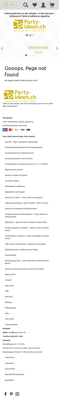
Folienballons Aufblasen (15, 186)
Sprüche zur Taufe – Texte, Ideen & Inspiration (24, 197)
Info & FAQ (9, 319)
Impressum (9, 285)
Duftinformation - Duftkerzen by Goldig (21, 250)
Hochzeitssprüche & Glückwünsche (19, 153)
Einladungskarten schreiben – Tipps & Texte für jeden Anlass (27, 229)
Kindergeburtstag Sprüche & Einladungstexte (23, 147)
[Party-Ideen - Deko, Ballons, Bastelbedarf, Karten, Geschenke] (29, 25)
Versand (8, 280)
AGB (7, 291)
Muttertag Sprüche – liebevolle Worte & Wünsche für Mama (27, 262)
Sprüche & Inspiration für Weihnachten (21, 208)
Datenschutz (10, 274)
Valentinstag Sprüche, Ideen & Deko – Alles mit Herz (26, 203)
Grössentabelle (11, 324)
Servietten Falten (12, 181)
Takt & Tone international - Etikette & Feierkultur (25, 244)
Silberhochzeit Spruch (14, 170)
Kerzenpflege (10, 255)
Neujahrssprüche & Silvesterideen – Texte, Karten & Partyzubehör (26, 215)
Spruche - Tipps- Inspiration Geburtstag (21, 142)
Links (7, 313)
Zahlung (8, 302)
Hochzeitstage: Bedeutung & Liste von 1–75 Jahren (26, 164)
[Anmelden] (43, 5)
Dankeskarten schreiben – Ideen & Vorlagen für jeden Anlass (27, 237)
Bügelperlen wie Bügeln (15, 192)
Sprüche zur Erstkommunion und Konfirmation (24, 269)
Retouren (9, 297)
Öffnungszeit (10, 308)
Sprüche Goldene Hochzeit (16, 175)
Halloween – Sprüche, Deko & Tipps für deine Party (26, 222)
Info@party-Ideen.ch (17, 332)
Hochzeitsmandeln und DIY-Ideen (19, 158)
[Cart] (52, 5)
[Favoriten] (34, 5)
